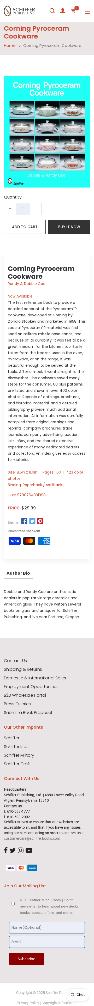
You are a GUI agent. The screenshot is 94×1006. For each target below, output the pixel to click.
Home (10, 45)
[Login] (62, 10)
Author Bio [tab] (18, 573)
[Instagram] (21, 850)
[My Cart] (73, 10)
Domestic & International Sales (35, 678)
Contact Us (15, 661)
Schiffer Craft (17, 764)
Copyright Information (60, 1003)
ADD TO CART (25, 226)
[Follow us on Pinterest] (40, 521)
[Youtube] (29, 850)
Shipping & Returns (23, 669)
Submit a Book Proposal (28, 713)
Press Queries (17, 704)
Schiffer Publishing (61, 993)
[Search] (52, 10)
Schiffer (11, 738)
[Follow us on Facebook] (24, 521)
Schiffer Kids (16, 747)
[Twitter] (13, 850)
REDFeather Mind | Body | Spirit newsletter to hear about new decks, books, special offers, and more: (50, 906)
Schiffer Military (19, 755)
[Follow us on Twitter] (32, 521)
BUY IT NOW (69, 226)
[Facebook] (6, 850)
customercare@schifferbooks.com (32, 838)
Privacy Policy (28, 1003)
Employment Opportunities (31, 687)
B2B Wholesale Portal (25, 695)
